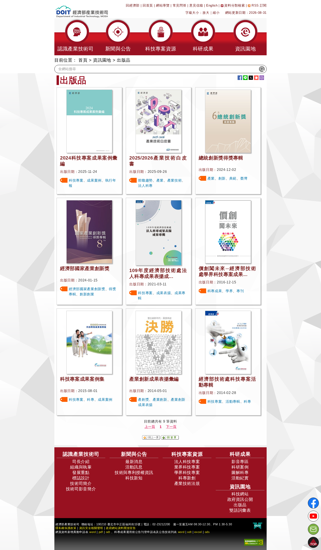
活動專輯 (233, 401)
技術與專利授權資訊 (134, 472)
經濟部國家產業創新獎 (85, 268)
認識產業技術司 (81, 454)
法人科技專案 (187, 461)
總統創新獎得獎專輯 (221, 158)
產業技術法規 (187, 483)
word (181, 532)
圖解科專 (240, 472)
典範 (232, 178)
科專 (90, 399)
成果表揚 (163, 293)
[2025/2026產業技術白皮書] (158, 121)
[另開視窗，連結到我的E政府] (257, 526)
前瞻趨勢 (145, 180)
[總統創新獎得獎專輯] (228, 121)
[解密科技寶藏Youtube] (313, 516)
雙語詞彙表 (240, 510)
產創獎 (143, 399)
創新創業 (87, 294)
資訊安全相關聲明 (91, 528)
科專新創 (187, 478)
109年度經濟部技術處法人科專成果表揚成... (158, 273)
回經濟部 (133, 5)
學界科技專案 (187, 472)
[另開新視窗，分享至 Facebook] (240, 77)
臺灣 (243, 178)
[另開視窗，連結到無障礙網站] (253, 542)
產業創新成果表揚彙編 (154, 379)
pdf (101, 532)
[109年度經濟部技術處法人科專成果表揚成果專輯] (158, 232)
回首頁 (148, 5)
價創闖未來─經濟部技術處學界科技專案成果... (227, 271)
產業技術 (174, 180)
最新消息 (134, 461)
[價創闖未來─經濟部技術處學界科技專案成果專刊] (228, 231)
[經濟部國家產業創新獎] (89, 231)
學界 (229, 291)
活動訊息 (134, 467)
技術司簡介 (80, 483)
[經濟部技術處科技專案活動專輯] (228, 342)
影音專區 (240, 461)
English (212, 5)
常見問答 (179, 5)
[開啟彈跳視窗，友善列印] (261, 77)
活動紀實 (240, 478)
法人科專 (145, 185)
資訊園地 (102, 60)
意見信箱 (196, 5)
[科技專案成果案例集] (89, 342)
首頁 (82, 60)
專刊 (240, 291)
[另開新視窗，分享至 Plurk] (256, 77)
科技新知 (134, 478)
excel (198, 532)
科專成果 (214, 291)
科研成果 (240, 454)
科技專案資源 (187, 454)
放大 (205, 12)
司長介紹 (81, 461)
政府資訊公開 (240, 499)
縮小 (216, 12)
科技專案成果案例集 (82, 379)
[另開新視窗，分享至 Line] (245, 77)
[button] (75, 36)
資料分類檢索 (234, 5)
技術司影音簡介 (81, 489)
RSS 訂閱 (258, 5)
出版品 (240, 505)
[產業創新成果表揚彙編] (158, 342)
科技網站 (240, 494)
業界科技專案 (187, 467)
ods (207, 532)
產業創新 (160, 399)
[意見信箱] (313, 529)
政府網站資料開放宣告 (121, 528)
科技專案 (76, 180)
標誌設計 (81, 478)
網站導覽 (163, 5)
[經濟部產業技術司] (81, 9)
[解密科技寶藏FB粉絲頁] (313, 503)
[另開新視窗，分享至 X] (251, 77)
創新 (222, 178)
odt (108, 532)
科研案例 (240, 467)
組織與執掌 (80, 467)
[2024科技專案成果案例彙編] (89, 121)
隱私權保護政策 (65, 528)
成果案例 (94, 180)
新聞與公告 (134, 454)
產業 (160, 180)
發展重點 (81, 472)
